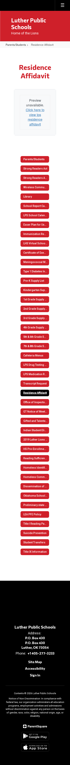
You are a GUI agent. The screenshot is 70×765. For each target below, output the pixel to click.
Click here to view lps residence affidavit (35, 117)
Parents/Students (16, 45)
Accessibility (35, 668)
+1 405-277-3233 (41, 653)
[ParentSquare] (35, 726)
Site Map (35, 662)
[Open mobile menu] (62, 5)
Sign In (35, 675)
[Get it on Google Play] (35, 736)
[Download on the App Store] (35, 747)
